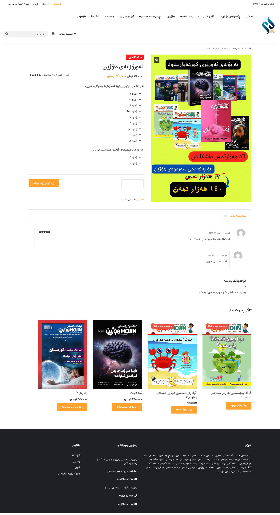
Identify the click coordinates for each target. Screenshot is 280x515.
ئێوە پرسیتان (127, 16)
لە (235, 292)
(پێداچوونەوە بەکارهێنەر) (57, 75)
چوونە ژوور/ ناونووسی (19, 4)
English (95, 16)
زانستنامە (187, 16)
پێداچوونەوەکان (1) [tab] (235, 215)
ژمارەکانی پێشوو (232, 49)
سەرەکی (250, 16)
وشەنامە (109, 16)
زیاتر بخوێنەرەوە (238, 405)
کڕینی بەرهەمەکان (151, 16)
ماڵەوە (245, 49)
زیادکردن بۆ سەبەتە (43, 183)
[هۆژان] (269, 25)
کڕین (35, 4)
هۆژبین (171, 16)
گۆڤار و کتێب (207, 16)
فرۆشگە (57, 4)
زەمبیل (45, 4)
